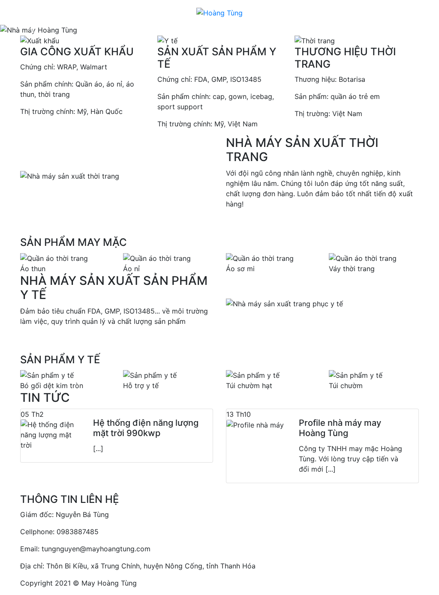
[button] (33, 30)
